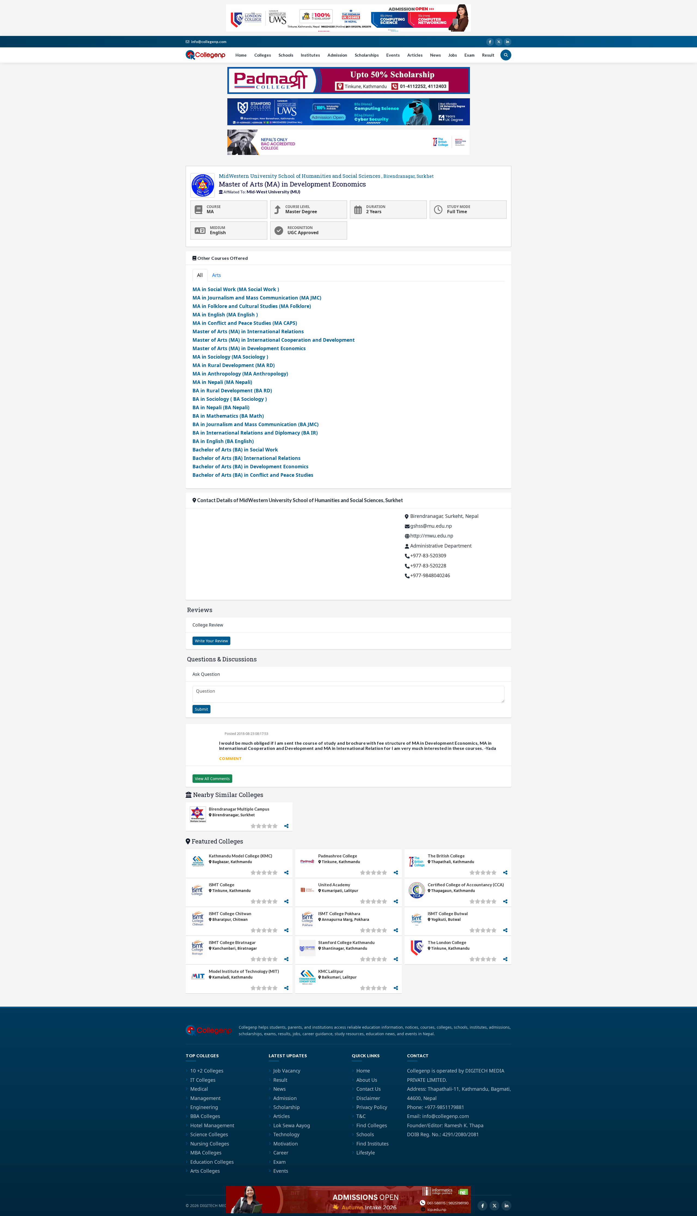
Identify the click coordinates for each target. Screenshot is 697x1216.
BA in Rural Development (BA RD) (232, 390)
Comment (230, 758)
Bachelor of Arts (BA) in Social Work (235, 449)
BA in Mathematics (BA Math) (228, 416)
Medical (199, 1089)
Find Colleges (371, 1125)
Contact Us (368, 1089)
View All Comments (212, 778)
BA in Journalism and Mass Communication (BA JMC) (255, 424)
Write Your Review (211, 640)
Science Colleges (209, 1134)
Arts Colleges (205, 1171)
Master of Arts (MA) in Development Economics (249, 348)
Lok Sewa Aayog (291, 1125)
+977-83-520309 (428, 555)
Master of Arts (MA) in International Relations (248, 331)
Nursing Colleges (209, 1143)
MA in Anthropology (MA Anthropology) (240, 373)
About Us (366, 1080)
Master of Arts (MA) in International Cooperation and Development (273, 340)
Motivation (285, 1143)
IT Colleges (202, 1080)
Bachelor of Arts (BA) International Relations (246, 458)
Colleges (262, 55)
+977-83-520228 (428, 565)
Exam (469, 55)
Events (393, 55)
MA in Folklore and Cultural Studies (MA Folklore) (251, 306)
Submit (201, 709)
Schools (286, 55)
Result (488, 55)
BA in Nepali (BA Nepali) (220, 407)
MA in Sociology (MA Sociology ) (230, 357)
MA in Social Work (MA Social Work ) (235, 289)
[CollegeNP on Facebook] (490, 42)
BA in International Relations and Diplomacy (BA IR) (255, 432)
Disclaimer (368, 1098)
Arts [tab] (216, 275)
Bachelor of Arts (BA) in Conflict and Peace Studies (252, 475)
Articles (415, 55)
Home (241, 55)
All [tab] (200, 275)
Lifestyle (365, 1152)
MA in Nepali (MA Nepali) (222, 382)
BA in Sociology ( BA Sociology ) (229, 399)
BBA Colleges (205, 1116)
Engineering (204, 1107)
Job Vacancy (286, 1070)
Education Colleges (212, 1162)
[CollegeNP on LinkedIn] (507, 42)
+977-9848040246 (430, 575)
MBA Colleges (205, 1152)
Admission (337, 55)
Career (280, 1152)
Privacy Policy (371, 1107)
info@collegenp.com (208, 41)
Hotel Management (212, 1125)
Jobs (452, 55)
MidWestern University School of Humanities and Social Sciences (326, 176)
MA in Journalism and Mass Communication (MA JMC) (256, 297)
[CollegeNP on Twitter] (499, 42)
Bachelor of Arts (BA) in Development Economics (250, 466)
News (435, 55)
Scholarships (367, 55)
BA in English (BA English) (223, 441)
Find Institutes (372, 1143)
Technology (286, 1134)
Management (205, 1098)
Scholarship (286, 1107)
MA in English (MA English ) (225, 314)
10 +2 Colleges (206, 1070)
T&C (361, 1116)
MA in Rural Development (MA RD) (233, 365)
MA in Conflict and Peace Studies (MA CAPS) (244, 323)
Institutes (310, 55)
